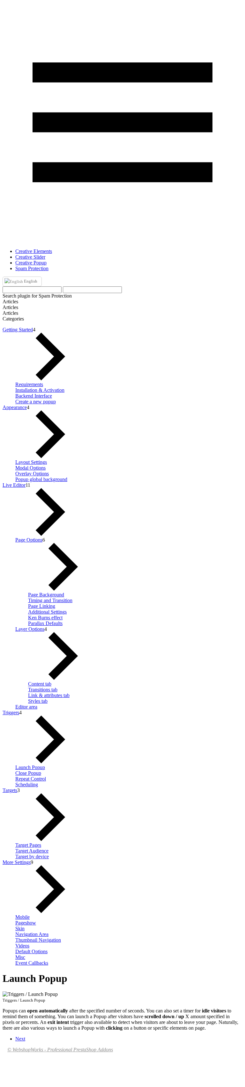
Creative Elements (33, 251)
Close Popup (28, 773)
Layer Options (29, 629)
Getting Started (18, 329)
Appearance (15, 407)
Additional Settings (47, 612)
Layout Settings (31, 462)
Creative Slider (30, 257)
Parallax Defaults (45, 623)
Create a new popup (35, 401)
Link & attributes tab (49, 695)
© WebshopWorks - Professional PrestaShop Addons (60, 1049)
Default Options (31, 951)
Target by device (32, 856)
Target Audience (31, 850)
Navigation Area (31, 934)
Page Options (28, 540)
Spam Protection (31, 268)
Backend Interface (33, 396)
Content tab (39, 684)
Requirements (29, 384)
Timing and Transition (50, 600)
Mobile (22, 917)
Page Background (46, 594)
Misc (20, 957)
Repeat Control (30, 778)
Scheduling (26, 784)
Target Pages (28, 845)
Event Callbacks (31, 963)
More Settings (17, 862)
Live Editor (14, 485)
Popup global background (41, 479)
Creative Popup (31, 262)
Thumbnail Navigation (38, 940)
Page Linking (41, 606)
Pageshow (25, 922)
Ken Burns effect (45, 617)
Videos (22, 945)
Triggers (11, 712)
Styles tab (38, 701)
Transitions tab (42, 689)
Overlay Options (32, 473)
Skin (20, 928)
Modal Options (30, 468)
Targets (10, 790)
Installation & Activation (39, 390)
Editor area (26, 706)
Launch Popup (30, 767)
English (30, 281)
